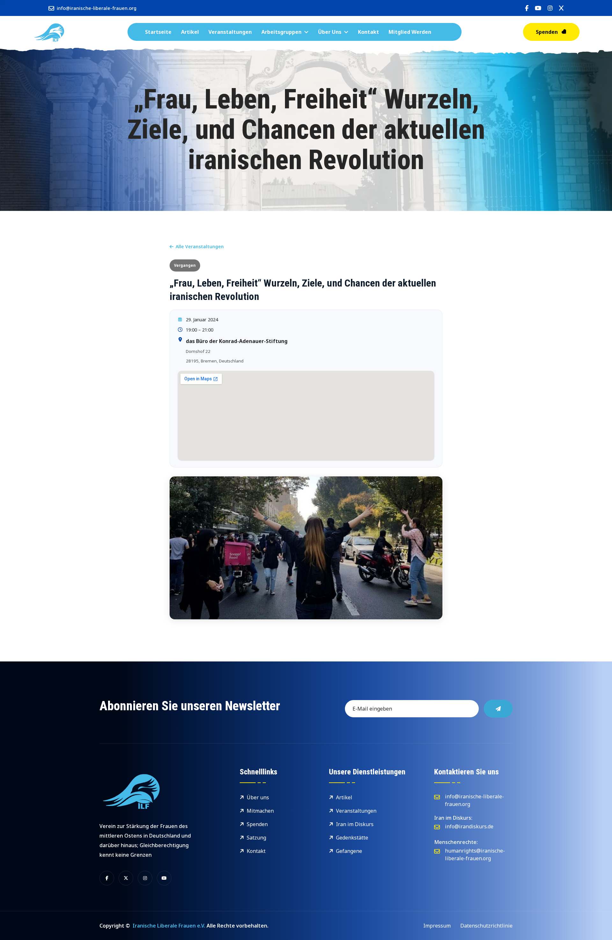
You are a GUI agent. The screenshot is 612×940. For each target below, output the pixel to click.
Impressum (437, 925)
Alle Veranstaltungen (200, 246)
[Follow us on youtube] (164, 878)
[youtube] (538, 8)
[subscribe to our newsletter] (498, 709)
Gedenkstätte (352, 837)
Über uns (329, 31)
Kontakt (368, 31)
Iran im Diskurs (355, 824)
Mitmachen (260, 810)
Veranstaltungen (230, 31)
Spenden (547, 31)
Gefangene (349, 850)
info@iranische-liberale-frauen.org (96, 8)
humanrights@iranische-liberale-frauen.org (475, 854)
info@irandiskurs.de (469, 826)
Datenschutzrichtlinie (486, 925)
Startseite (158, 31)
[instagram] (550, 8)
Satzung (256, 837)
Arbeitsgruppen (281, 31)
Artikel (190, 31)
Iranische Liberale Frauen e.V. (169, 925)
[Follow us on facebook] (106, 878)
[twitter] (561, 8)
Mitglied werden (410, 31)
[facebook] (526, 8)
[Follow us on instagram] (145, 878)
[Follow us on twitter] (126, 878)
